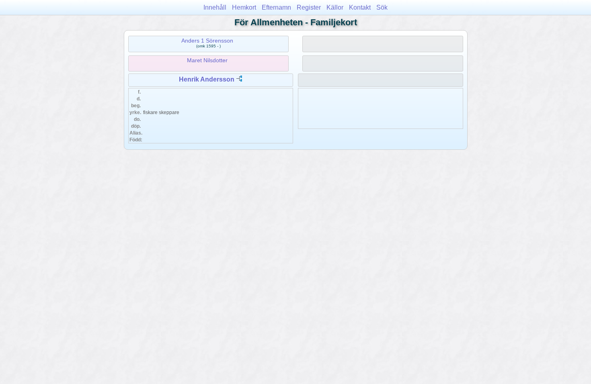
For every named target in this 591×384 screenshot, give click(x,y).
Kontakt (360, 7)
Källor (334, 7)
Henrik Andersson (206, 79)
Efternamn (276, 7)
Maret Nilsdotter (207, 60)
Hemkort (244, 7)
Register (309, 7)
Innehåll (214, 7)
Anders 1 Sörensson (207, 40)
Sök (382, 7)
